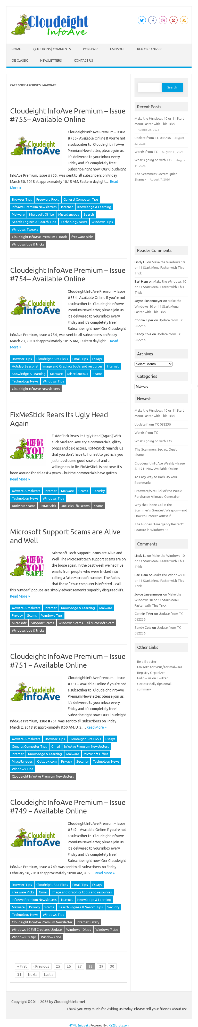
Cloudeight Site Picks (52, 359)
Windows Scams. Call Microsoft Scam (86, 623)
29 (101, 966)
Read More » (20, 479)
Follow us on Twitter (152, 678)
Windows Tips (102, 222)
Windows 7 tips (106, 929)
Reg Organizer (149, 49)
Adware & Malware (26, 491)
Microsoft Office (41, 214)
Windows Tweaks (25, 229)
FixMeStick (48, 506)
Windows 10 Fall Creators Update (37, 929)
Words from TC (146, 151)
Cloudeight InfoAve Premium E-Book (39, 237)
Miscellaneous (68, 214)
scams (98, 506)
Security (99, 491)
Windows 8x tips (24, 937)
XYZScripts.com (119, 1025)
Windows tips (51, 937)
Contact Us (83, 60)
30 (112, 966)
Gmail (55, 746)
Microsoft (19, 623)
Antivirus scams (23, 506)
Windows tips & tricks (28, 244)
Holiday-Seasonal (25, 366)
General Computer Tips (80, 199)
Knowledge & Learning (94, 207)
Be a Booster (146, 661)
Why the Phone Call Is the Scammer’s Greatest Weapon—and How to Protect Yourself (161, 510)
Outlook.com (47, 761)
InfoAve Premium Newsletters (34, 207)
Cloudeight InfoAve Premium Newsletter (42, 922)
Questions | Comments (52, 49)
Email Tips (80, 359)
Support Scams (42, 623)
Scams (97, 374)
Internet (67, 207)
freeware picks (82, 237)
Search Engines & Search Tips (34, 222)
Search (89, 214)
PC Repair (90, 49)
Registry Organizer (151, 672)
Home (16, 49)
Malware (18, 214)
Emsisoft (117, 49)
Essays (97, 359)
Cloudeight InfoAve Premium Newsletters (43, 776)
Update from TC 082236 (153, 138)
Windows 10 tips (78, 929)
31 (19, 975)
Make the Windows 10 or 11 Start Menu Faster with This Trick (160, 267)
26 (69, 966)
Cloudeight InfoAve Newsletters (36, 388)
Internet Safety (88, 922)
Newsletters (51, 60)
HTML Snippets (79, 1025)
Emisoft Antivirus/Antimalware (159, 667)
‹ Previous (41, 966)
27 (80, 966)
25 (58, 966)
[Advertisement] (161, 215)
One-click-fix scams (75, 506)
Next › (32, 975)
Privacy (17, 615)
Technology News (74, 222)
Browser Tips (22, 199)
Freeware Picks (47, 199)
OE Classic (20, 60)
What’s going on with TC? (153, 160)
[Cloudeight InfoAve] (50, 35)
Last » (48, 975)
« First (22, 966)
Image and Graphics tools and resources (73, 366)
